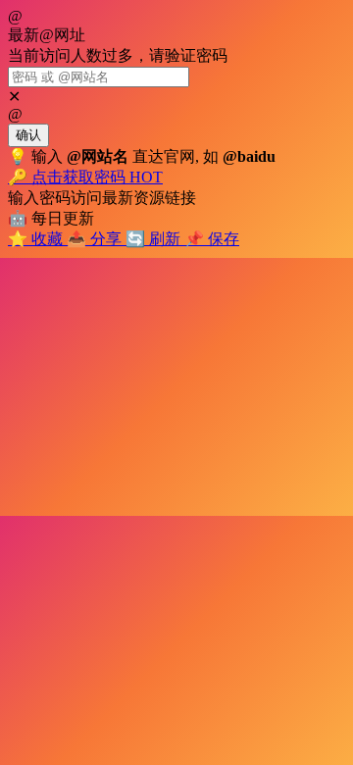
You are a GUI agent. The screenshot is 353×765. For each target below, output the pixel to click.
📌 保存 (211, 238)
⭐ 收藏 (37, 238)
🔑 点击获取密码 (85, 177)
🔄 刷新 (155, 238)
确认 (28, 135)
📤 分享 (96, 238)
